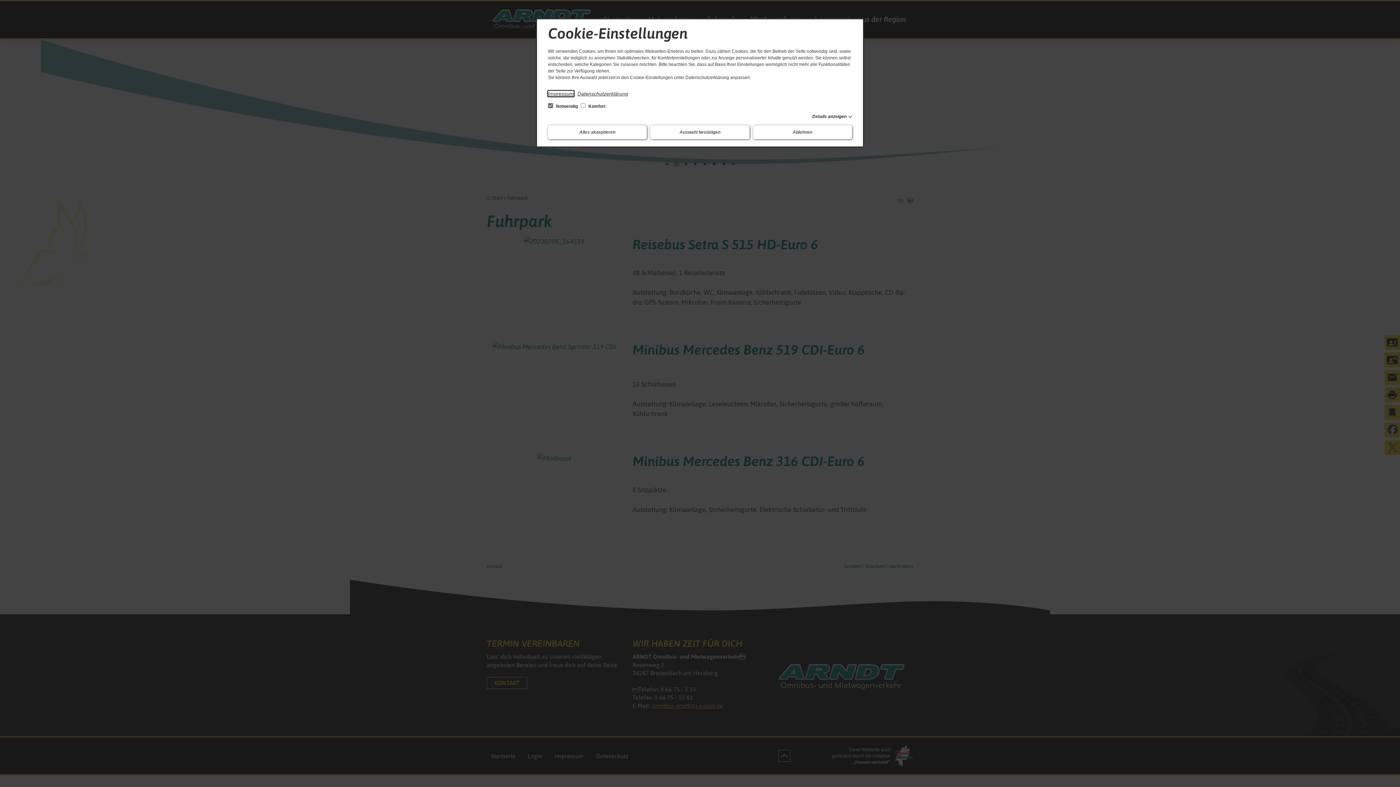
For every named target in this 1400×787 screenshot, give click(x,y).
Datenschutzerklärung (603, 94)
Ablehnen (802, 132)
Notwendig (567, 106)
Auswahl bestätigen (700, 132)
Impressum (561, 94)
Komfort (596, 106)
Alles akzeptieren (597, 132)
